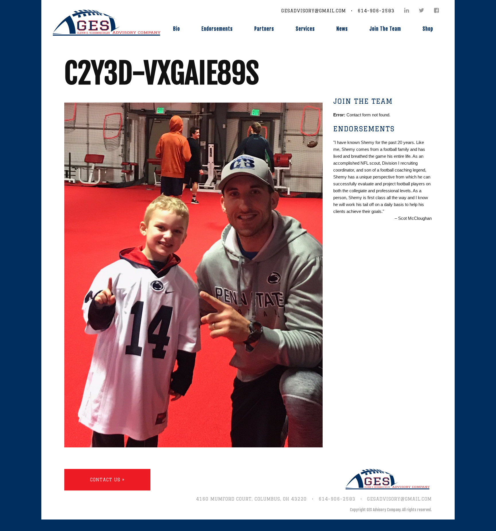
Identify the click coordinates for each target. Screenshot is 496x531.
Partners (264, 29)
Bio (176, 29)
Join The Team (385, 29)
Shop (428, 29)
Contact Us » (107, 479)
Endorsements (217, 29)
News (342, 29)
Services (305, 29)
